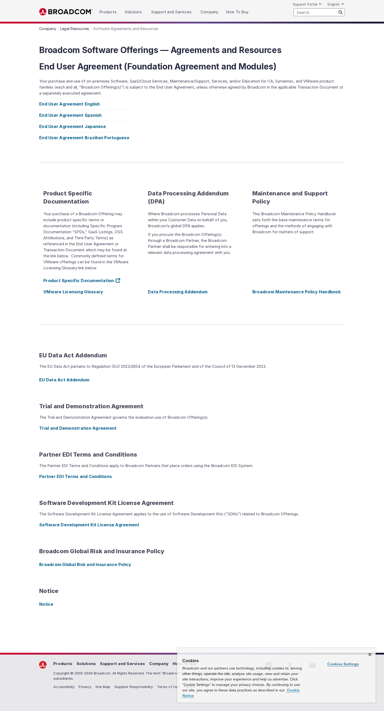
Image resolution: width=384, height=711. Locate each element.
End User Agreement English (69, 104)
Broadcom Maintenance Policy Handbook (296, 291)
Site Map (102, 687)
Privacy (85, 687)
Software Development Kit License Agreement (89, 524)
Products (62, 663)
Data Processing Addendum (177, 291)
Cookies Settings (343, 664)
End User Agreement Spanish (70, 115)
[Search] (341, 12)
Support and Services (122, 663)
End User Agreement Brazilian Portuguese (84, 137)
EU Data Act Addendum (64, 379)
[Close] (369, 654)
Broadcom (66, 12)
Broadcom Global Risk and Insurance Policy (85, 564)
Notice (46, 604)
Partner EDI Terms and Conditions (75, 476)
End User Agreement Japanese (72, 126)
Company (158, 663)
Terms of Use (168, 687)
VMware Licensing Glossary (73, 291)
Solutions (86, 663)
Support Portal (305, 4)
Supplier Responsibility (133, 687)
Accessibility (63, 687)
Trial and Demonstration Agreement (78, 428)
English (334, 4)
